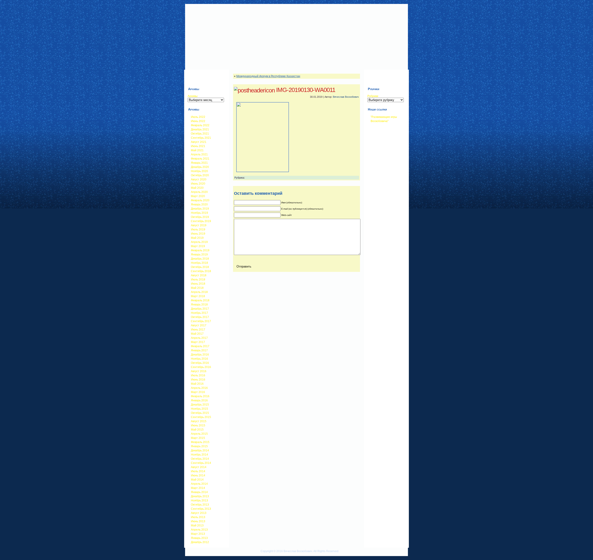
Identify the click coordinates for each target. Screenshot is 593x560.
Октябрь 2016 (200, 363)
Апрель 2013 (199, 529)
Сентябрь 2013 (201, 508)
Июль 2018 (198, 279)
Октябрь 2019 (200, 217)
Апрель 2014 (199, 483)
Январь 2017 (199, 350)
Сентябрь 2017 (201, 321)
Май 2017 (197, 333)
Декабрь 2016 (200, 354)
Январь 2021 (199, 162)
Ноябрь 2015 (199, 408)
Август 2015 (198, 421)
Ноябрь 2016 (199, 358)
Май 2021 (197, 150)
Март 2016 (198, 392)
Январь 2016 (199, 400)
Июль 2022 (198, 117)
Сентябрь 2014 (201, 463)
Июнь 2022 (198, 121)
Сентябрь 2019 (201, 221)
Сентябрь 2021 (201, 137)
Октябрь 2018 (200, 267)
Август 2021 (198, 142)
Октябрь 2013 (200, 504)
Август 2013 (198, 513)
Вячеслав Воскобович (346, 96)
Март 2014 (198, 488)
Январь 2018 (199, 304)
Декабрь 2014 (200, 450)
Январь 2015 (199, 446)
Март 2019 (198, 246)
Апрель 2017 (199, 338)
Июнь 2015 (198, 425)
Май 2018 (197, 287)
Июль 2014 (198, 471)
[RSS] (189, 553)
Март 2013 (198, 533)
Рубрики (372, 96)
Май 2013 (197, 525)
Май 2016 (197, 383)
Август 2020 (198, 179)
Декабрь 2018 (200, 258)
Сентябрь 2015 (201, 417)
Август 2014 (198, 467)
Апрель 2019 (199, 242)
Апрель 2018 (199, 292)
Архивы (193, 96)
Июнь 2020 (198, 183)
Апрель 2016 (199, 388)
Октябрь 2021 (200, 133)
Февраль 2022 (200, 125)
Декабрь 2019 (200, 208)
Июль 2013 (198, 517)
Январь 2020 (199, 204)
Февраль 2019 (200, 250)
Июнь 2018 (198, 283)
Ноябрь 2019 (199, 212)
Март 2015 (198, 438)
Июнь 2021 (198, 146)
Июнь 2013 (198, 521)
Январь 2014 (199, 492)
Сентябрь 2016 (201, 367)
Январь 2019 (199, 254)
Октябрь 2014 (200, 458)
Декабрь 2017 (200, 308)
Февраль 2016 (200, 396)
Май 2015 (197, 429)
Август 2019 (198, 225)
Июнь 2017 (198, 329)
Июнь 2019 (198, 233)
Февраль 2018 (200, 300)
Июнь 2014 (198, 475)
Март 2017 (198, 342)
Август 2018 (198, 275)
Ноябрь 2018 (199, 262)
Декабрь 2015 (200, 404)
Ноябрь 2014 (199, 454)
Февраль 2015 (200, 442)
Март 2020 (198, 196)
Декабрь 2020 (200, 167)
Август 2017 (198, 325)
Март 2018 (198, 296)
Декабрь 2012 (200, 542)
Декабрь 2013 (200, 496)
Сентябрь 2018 (201, 271)
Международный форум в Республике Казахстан (268, 76)
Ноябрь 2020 (199, 171)
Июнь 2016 (198, 379)
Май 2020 (197, 187)
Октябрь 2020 (200, 175)
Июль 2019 (198, 229)
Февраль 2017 (200, 346)
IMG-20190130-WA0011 (305, 89)
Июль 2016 (198, 375)
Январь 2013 (199, 538)
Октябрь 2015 (200, 413)
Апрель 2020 (199, 192)
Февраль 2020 (200, 200)
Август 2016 (198, 371)
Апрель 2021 (199, 154)
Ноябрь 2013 (199, 500)
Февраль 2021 (200, 158)
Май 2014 (197, 479)
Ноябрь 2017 (199, 313)
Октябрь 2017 (200, 317)
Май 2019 (197, 237)
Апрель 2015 (199, 433)
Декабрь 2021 (200, 129)
